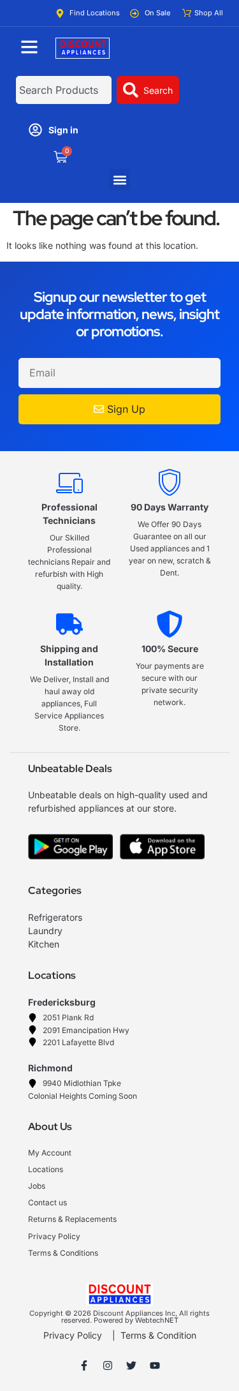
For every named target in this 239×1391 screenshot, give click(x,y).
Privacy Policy (72, 1335)
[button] (119, 179)
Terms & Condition (158, 1335)
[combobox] (64, 90)
